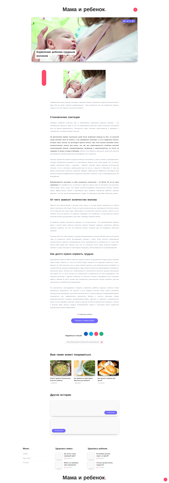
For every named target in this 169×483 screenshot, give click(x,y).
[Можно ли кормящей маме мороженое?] (58, 465)
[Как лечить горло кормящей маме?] (58, 456)
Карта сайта (27, 458)
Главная (25, 454)
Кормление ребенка (85, 314)
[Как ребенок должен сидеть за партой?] (91, 456)
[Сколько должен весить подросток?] (91, 465)
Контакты (26, 462)
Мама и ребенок (84, 9)
